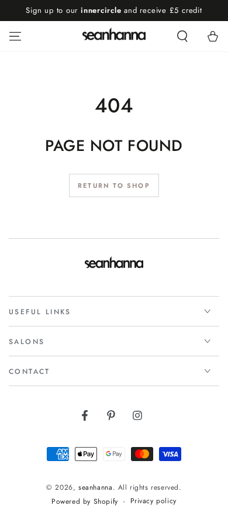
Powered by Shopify (84, 502)
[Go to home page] (114, 36)
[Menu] (15, 36)
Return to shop (114, 185)
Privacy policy (153, 501)
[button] (182, 36)
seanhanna (95, 487)
